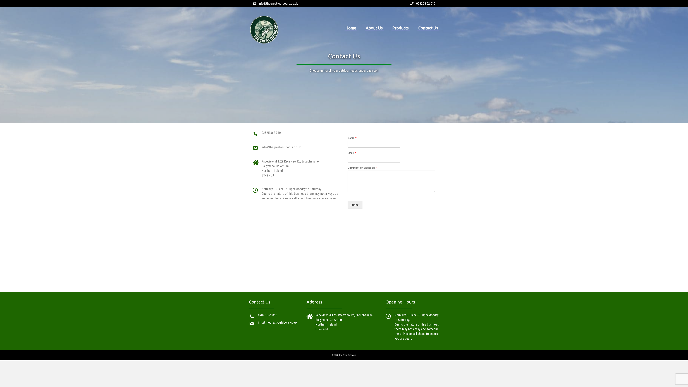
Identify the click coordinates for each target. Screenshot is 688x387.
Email (352, 153)
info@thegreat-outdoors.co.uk (278, 3)
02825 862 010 (425, 3)
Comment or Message (362, 167)
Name (352, 138)
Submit (355, 205)
